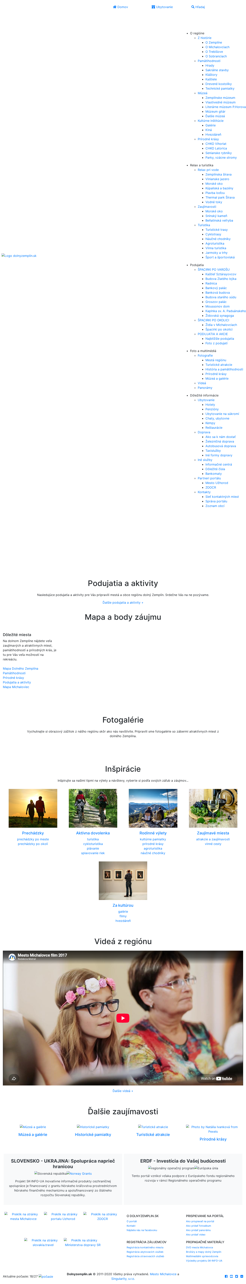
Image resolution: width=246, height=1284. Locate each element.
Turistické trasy (216, 230)
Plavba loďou (215, 193)
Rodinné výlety (153, 833)
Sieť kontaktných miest (222, 497)
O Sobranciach (216, 56)
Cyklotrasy (213, 234)
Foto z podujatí (216, 343)
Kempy (210, 423)
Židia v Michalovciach (221, 325)
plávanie (93, 848)
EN (187, 22)
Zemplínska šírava (218, 174)
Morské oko (214, 183)
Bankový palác (216, 288)
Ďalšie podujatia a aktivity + (123, 602)
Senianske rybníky (218, 153)
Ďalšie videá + (123, 1091)
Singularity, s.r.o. (123, 1279)
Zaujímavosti (207, 207)
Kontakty (204, 492)
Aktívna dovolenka (93, 833)
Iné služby (205, 460)
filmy (123, 916)
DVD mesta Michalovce (199, 1247)
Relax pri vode (208, 170)
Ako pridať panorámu (198, 1230)
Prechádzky (33, 833)
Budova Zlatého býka (220, 279)
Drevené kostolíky (218, 84)
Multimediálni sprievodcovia (202, 1256)
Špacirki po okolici (219, 329)
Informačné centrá (218, 464)
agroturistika (153, 848)
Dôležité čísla (215, 469)
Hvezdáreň (213, 134)
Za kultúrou (123, 905)
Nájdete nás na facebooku (142, 1230)
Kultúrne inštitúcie (211, 121)
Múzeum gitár (215, 111)
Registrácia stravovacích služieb (145, 1256)
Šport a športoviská (220, 257)
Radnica (211, 283)
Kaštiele (211, 79)
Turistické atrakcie (218, 365)
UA (187, 28)
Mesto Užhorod (216, 483)
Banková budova (217, 292)
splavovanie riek (93, 853)
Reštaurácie (213, 427)
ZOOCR (210, 487)
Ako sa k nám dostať (220, 437)
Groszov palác (216, 302)
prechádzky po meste (33, 839)
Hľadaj (199, 7)
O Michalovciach (217, 47)
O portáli (132, 1221)
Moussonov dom (217, 306)
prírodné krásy (153, 844)
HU (195, 28)
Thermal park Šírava (220, 197)
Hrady (209, 65)
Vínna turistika (215, 248)
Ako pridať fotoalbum (198, 1225)
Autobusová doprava (220, 446)
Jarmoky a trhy (216, 253)
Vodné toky (213, 202)
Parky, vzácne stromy (221, 157)
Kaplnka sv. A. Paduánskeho (225, 311)
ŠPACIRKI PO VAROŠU (214, 269)
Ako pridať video (195, 1234)
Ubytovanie (164, 7)
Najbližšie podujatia (219, 338)
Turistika (204, 225)
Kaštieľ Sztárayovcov (220, 274)
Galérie (210, 125)
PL (194, 22)
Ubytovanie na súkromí (222, 414)
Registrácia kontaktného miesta (145, 1247)
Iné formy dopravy (218, 455)
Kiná (208, 130)
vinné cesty (213, 844)
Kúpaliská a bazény (219, 188)
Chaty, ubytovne (217, 418)
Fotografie (205, 355)
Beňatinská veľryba (219, 220)
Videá (202, 383)
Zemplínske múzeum (220, 98)
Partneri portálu (209, 478)
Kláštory (211, 75)
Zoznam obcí (214, 506)
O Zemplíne (213, 42)
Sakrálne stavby (217, 70)
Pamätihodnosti (209, 61)
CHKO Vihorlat (215, 144)
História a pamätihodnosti (224, 369)
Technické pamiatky (219, 88)
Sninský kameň (216, 216)
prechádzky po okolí (33, 844)
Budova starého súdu (220, 297)
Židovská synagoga (219, 315)
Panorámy (205, 388)
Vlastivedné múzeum (220, 102)
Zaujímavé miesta (213, 833)
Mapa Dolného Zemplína (20, 668)
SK (195, 17)
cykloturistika (93, 844)
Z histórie (204, 38)
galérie (123, 911)
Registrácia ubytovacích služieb (145, 1251)
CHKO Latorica (216, 148)
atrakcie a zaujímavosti (213, 839)
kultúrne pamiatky (153, 839)
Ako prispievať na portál (200, 1221)
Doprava (204, 432)
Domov (122, 7)
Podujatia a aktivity (17, 682)
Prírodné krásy (208, 139)
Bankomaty (213, 474)
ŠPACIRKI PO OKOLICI (213, 320)
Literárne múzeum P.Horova (225, 107)
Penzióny (212, 409)
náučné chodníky (153, 853)
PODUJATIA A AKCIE (213, 334)
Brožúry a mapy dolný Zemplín (203, 1251)
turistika (93, 839)
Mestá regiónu (215, 360)
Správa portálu (216, 501)
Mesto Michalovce (163, 1274)
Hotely (210, 404)
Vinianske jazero (217, 179)
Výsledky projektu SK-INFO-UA (204, 1260)
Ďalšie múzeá (215, 116)
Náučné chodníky (218, 239)
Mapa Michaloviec (16, 687)
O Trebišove (214, 52)
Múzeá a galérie (217, 378)
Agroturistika (214, 243)
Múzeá (202, 93)
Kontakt (131, 1225)
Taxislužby (213, 450)
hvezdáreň (123, 921)
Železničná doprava (219, 441)
